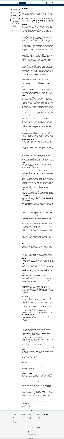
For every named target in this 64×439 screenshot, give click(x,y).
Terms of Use (14, 25)
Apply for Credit (22, 417)
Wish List (30, 418)
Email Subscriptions (14, 26)
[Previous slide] (11, 5)
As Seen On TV (14, 423)
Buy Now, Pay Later (23, 418)
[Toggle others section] (19, 30)
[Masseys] (34, 427)
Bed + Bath (14, 414)
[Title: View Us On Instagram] (46, 414)
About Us (37, 414)
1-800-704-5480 (33, 434)
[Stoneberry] (14, 3)
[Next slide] (53, 5)
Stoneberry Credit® (14, 9)
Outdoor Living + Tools (15, 421)
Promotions (13, 18)
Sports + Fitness (15, 422)
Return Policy (30, 417)
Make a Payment (23, 414)
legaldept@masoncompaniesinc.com (28, 296)
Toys (13, 418)
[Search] (46, 3)
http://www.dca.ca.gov (25, 362)
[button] (30, 432)
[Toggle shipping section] (19, 12)
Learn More (52, 0)
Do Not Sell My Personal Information (32, 438)
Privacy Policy (37, 384)
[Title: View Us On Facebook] (44, 414)
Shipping (13, 12)
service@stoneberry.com (33, 396)
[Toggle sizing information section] (19, 15)
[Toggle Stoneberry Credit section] (19, 9)
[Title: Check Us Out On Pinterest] (47, 414)
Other (13, 30)
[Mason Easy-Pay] (38, 427)
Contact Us (36, 434)
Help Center (30, 414)
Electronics (14, 417)
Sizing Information (14, 15)
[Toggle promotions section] (19, 18)
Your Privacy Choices (39, 417)
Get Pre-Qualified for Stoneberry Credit (45, 0)
